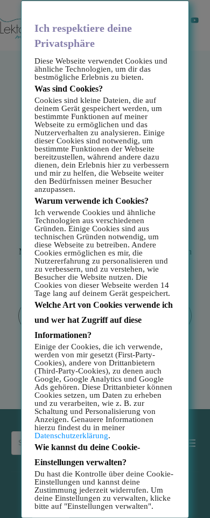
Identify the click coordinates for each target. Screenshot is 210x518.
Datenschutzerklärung (71, 435)
